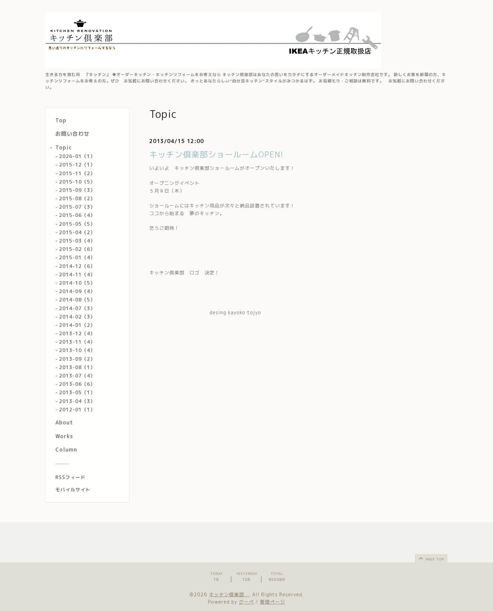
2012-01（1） (77, 409)
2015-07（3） (77, 207)
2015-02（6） (77, 249)
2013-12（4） (77, 333)
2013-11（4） (77, 342)
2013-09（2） (77, 359)
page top (434, 559)
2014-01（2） (77, 325)
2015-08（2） (77, 198)
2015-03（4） (77, 240)
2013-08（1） (77, 367)
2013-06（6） (77, 384)
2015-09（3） (77, 190)
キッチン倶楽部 (229, 594)
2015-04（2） (77, 232)
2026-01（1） (77, 156)
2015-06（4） (77, 215)
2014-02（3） (77, 317)
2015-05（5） (77, 224)
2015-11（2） (77, 173)
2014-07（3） (77, 308)
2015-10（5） (77, 182)
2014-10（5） (77, 283)
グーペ (246, 602)
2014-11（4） (77, 274)
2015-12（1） (77, 164)
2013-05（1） (77, 392)
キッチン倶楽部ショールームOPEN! (216, 154)
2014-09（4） (77, 291)
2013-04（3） (77, 401)
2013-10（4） (77, 350)
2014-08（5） (77, 299)
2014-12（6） (77, 266)
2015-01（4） (77, 257)
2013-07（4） (77, 375)
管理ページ (272, 602)
